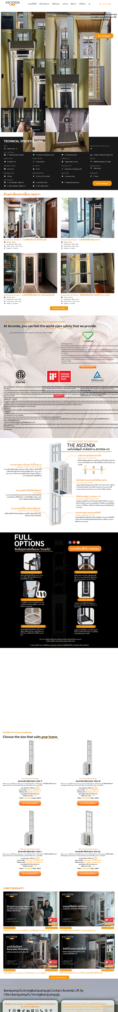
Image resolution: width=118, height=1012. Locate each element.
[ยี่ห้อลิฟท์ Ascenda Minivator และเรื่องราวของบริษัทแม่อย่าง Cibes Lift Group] (31, 892)
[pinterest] (51, 1010)
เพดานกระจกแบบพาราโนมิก (85, 572)
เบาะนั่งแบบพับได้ (85, 600)
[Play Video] (22, 120)
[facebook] (9, 1010)
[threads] (46, 1010)
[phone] (41, 1010)
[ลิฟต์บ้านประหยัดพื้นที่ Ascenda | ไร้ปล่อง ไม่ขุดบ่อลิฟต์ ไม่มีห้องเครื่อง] (87, 935)
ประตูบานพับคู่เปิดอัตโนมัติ (30, 572)
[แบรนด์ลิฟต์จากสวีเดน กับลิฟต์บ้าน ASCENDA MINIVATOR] (87, 892)
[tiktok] (23, 1010)
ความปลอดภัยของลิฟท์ (85, 626)
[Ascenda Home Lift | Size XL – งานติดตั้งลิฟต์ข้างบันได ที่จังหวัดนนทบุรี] (30, 198)
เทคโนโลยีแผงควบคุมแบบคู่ (31, 600)
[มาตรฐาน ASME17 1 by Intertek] (20, 371)
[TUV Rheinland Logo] (97, 371)
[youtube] (18, 1010)
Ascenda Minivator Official (52, 928)
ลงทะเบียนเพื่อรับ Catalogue (84, 548)
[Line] (32, 1010)
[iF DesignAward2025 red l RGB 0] (59, 371)
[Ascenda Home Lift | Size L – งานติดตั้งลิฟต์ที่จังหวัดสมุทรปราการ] (87, 198)
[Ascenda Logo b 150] (13, 2)
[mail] (37, 1010)
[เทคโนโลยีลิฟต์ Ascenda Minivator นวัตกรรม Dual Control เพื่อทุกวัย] (31, 935)
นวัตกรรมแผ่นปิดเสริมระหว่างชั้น (33, 626)
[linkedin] (28, 1010)
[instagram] (14, 1010)
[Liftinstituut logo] (87, 332)
